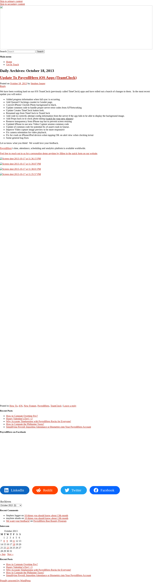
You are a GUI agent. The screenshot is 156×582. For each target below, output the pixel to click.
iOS (21, 405)
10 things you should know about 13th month (46, 515)
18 (14, 544)
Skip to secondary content (12, 4)
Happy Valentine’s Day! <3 (19, 418)
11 (14, 541)
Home (9, 61)
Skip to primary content (11, 1)
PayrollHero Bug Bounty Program (49, 521)
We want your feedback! (18, 521)
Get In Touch (12, 64)
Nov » (10, 554)
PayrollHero (6, 148)
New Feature (30, 405)
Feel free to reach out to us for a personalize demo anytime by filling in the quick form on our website (48, 153)
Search (3, 51)
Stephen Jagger (38, 83)
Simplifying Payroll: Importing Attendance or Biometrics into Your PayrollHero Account (48, 427)
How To (13, 405)
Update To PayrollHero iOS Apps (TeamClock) (38, 77)
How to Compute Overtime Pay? (22, 416)
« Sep (2, 554)
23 (8, 547)
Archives (5, 501)
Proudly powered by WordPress (15, 580)
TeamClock (56, 405)
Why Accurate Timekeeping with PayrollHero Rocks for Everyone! (38, 421)
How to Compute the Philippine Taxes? (25, 424)
